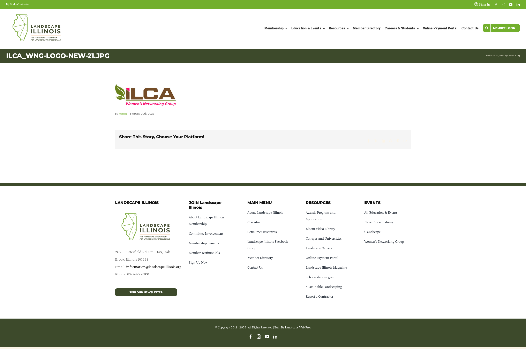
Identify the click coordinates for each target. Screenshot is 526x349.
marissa (123, 113)
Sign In (484, 4)
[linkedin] (518, 4)
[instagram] (503, 4)
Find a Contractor (19, 4)
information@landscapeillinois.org (153, 267)
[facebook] (496, 4)
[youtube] (510, 4)
